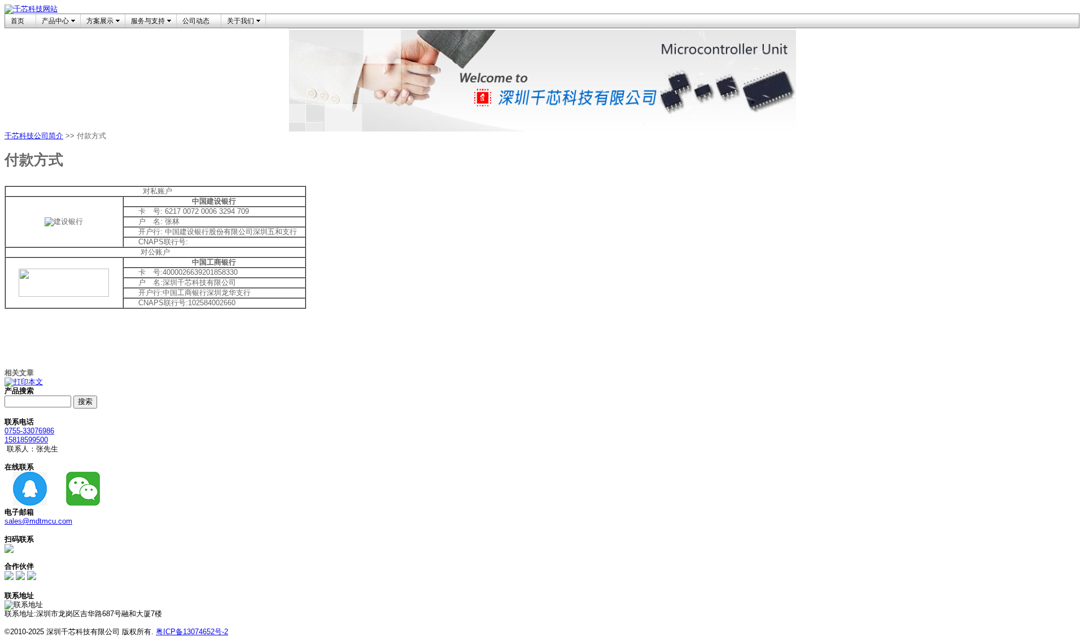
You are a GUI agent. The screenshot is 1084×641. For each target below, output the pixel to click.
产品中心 (55, 21)
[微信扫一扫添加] (9, 550)
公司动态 (195, 21)
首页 (17, 21)
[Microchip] (9, 577)
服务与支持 (148, 21)
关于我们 (240, 21)
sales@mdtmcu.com (38, 521)
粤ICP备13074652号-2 (192, 631)
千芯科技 (19, 135)
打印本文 (28, 381)
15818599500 (26, 440)
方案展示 (99, 21)
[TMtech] (31, 577)
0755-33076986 (29, 431)
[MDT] (20, 577)
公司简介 (48, 135)
